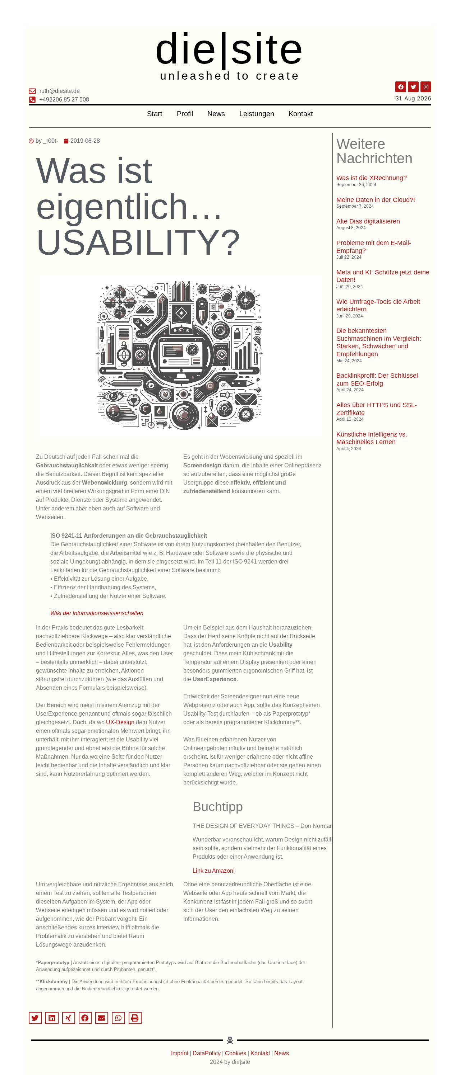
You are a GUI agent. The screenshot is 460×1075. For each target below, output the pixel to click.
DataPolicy (207, 1053)
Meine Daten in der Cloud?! (375, 199)
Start (154, 114)
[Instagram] (425, 86)
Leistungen (256, 114)
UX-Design (120, 722)
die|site (230, 48)
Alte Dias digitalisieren (368, 221)
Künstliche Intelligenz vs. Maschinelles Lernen (371, 438)
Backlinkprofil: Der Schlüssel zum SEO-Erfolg (377, 379)
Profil (185, 114)
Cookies (235, 1053)
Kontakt (301, 114)
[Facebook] (400, 86)
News (216, 114)
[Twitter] (413, 86)
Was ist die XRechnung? (371, 177)
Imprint (180, 1053)
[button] (35, 1018)
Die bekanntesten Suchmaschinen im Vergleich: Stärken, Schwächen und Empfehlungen (378, 342)
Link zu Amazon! (214, 871)
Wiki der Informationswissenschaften (96, 613)
